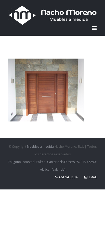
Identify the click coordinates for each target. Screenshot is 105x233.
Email (92, 177)
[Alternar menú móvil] (94, 28)
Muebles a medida (40, 146)
